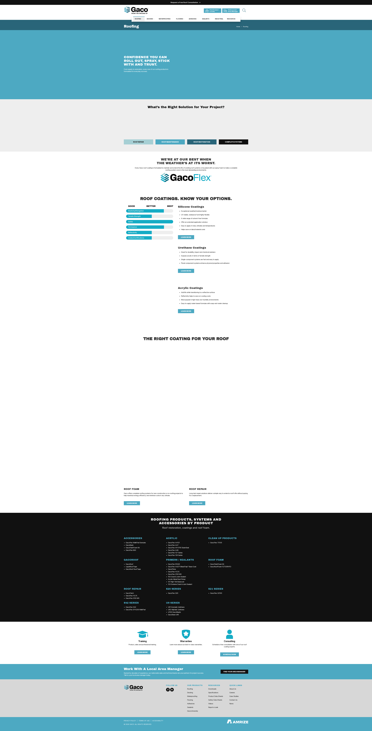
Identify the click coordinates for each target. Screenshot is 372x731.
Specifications (213, 693)
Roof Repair (138, 142)
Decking (150, 19)
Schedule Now (229, 654)
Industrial (219, 19)
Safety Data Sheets (215, 700)
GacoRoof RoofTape (133, 569)
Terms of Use (144, 721)
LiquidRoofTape (131, 567)
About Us (232, 689)
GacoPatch (130, 593)
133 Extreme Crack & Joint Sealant (180, 584)
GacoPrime (172, 569)
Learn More (186, 237)
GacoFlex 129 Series (175, 555)
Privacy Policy (130, 721)
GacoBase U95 (173, 615)
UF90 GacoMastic (174, 612)
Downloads (212, 689)
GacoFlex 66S (131, 550)
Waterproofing (165, 19)
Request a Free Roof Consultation (184, 2)
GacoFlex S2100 (216, 593)
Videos (210, 704)
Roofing (138, 19)
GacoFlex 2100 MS (175, 574)
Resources (231, 19)
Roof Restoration (202, 142)
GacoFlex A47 (173, 545)
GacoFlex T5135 (216, 543)
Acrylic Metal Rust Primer (177, 579)
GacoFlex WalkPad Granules (136, 543)
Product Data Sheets (215, 696)
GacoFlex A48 (173, 550)
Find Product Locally (214, 10)
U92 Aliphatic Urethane (176, 610)
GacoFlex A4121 (174, 543)
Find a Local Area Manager (233, 10)
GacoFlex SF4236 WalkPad (136, 610)
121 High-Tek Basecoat (176, 582)
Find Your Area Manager (234, 672)
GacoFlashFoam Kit (133, 548)
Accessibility (157, 721)
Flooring (180, 19)
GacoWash (129, 545)
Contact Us (233, 700)
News (231, 704)
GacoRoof (129, 564)
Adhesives (193, 19)
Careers (232, 693)
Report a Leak (213, 707)
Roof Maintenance (170, 142)
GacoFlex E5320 (174, 564)
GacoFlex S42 (131, 607)
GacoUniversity (192, 711)
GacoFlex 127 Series (175, 553)
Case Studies (234, 696)
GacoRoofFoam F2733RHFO (220, 567)
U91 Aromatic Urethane (176, 607)
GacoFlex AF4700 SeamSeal (178, 548)
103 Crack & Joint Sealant (177, 577)
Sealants (206, 19)
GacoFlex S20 (173, 593)
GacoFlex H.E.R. (174, 572)
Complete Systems (233, 142)
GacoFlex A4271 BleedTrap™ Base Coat (182, 567)
